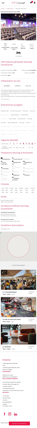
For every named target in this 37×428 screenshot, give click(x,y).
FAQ (4, 365)
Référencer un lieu (8, 375)
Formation (3, 122)
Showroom (32, 111)
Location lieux (10, 8)
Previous (3, 25)
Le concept (6, 396)
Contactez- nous (7, 406)
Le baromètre (6, 398)
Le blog (5, 404)
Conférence (3, 134)
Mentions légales (7, 369)
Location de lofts (7, 386)
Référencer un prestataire (10, 377)
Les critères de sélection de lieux (12, 382)
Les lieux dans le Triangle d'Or (11, 384)
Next (33, 25)
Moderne (17, 85)
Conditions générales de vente (11, 367)
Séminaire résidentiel (6, 126)
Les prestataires (7, 402)
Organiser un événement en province (13, 390)
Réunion (28, 122)
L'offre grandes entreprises (10, 363)
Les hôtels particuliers (9, 388)
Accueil (2, 8)
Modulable (7, 85)
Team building (12, 118)
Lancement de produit (15, 111)
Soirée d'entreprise (17, 126)
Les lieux (5, 400)
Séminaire (25, 111)
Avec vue (28, 85)
